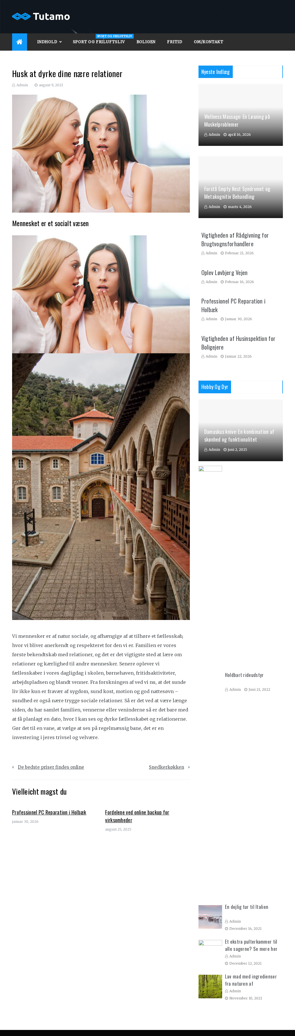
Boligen (146, 41)
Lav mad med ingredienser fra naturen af (251, 980)
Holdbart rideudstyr (244, 674)
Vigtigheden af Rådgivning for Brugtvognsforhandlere (235, 239)
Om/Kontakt (209, 41)
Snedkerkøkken (166, 767)
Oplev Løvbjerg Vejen (224, 272)
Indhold (47, 41)
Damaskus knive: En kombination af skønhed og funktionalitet (239, 435)
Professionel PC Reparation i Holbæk (49, 812)
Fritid (174, 41)
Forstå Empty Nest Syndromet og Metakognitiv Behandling (237, 192)
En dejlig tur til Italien (246, 906)
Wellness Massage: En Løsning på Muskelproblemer (237, 120)
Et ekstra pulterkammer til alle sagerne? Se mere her (251, 945)
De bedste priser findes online (51, 767)
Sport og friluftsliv (102, 39)
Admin (22, 85)
